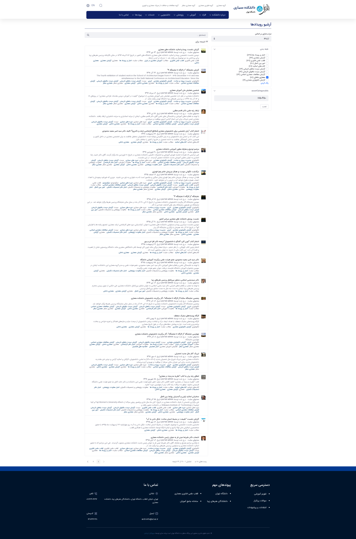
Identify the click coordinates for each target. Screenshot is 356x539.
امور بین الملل (99, 187)
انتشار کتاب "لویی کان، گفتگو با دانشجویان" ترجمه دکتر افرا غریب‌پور (171, 241)
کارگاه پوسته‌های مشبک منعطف (186, 315)
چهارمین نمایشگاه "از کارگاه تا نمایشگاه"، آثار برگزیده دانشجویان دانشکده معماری (167, 334)
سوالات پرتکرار (260, 501)
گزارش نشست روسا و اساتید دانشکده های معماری (178, 49)
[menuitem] (217, 15)
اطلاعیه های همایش (139, 346)
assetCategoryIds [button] (260, 90)
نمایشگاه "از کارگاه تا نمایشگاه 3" (186, 196)
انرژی (150, 81)
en (93, 5)
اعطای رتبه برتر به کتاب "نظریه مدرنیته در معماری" (179, 376)
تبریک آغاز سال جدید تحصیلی (187, 353)
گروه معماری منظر (188, 5)
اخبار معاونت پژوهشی (153, 164)
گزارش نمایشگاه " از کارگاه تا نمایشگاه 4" (183, 70)
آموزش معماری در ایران (153, 60)
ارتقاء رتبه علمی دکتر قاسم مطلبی (186, 110)
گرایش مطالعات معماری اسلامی (164, 123)
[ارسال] (88, 35)
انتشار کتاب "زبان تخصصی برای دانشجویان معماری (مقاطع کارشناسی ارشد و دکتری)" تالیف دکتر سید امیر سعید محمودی (150, 131)
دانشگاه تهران (221, 494)
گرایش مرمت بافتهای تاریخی (107, 81)
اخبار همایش (154, 346)
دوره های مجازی (126, 121)
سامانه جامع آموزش (189, 501)
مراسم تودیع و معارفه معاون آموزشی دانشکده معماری (177, 149)
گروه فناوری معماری (206, 5)
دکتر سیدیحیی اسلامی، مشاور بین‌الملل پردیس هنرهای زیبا (175, 280)
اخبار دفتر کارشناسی (110, 162)
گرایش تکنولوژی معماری (163, 81)
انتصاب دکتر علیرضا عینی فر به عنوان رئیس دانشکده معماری (175, 437)
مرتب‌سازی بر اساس (263, 33)
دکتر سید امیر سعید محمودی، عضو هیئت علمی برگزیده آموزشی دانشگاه (169, 259)
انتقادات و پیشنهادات (256, 508)
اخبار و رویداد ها (125, 60)
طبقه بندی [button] (264, 49)
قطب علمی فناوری (177, 60)
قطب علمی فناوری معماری (186, 494)
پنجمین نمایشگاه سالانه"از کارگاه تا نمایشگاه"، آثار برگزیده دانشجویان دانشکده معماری (165, 298)
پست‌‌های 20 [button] (200, 462)
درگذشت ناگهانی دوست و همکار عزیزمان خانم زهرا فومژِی (175, 171)
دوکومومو (106, 182)
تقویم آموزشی (260, 494)
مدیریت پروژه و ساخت (182, 81)
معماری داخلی (142, 83)
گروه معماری (221, 5)
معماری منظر (108, 83)
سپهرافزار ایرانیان (149, 533)
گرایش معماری (105, 60)
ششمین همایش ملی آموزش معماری (184, 90)
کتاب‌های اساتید (180, 142)
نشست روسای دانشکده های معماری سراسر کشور (179, 219)
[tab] (241, 49)
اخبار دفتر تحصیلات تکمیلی (174, 164)
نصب (264, 106)
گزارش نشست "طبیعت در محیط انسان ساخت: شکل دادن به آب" (172, 419)
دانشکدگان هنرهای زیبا (217, 501)
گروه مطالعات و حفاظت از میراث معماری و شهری (160, 5)
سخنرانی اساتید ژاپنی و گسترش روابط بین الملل (179, 396)
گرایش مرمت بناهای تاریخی (130, 81)
